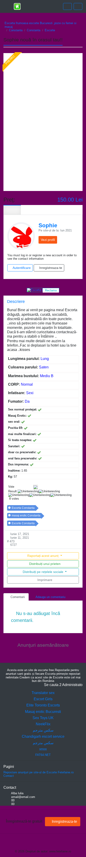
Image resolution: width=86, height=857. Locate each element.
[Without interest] (16, 487)
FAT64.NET (43, 755)
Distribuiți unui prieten (44, 564)
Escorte (50, 30)
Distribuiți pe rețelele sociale (43, 572)
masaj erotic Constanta (26, 515)
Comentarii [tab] (17, 597)
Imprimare (44, 580)
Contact (8, 775)
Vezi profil (48, 240)
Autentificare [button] (21, 268)
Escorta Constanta (23, 508)
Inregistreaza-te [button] (50, 268)
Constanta (15, 30)
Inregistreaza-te (64, 821)
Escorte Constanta (23, 523)
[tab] (12, 210)
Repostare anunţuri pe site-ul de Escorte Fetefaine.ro (38, 772)
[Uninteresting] (18, 487)
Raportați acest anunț (42, 556)
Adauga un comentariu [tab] (50, 597)
